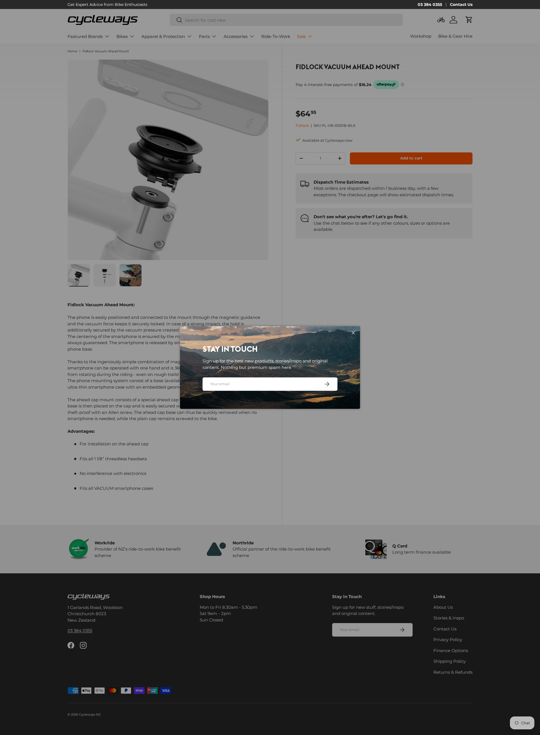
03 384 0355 (430, 4)
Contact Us (461, 4)
